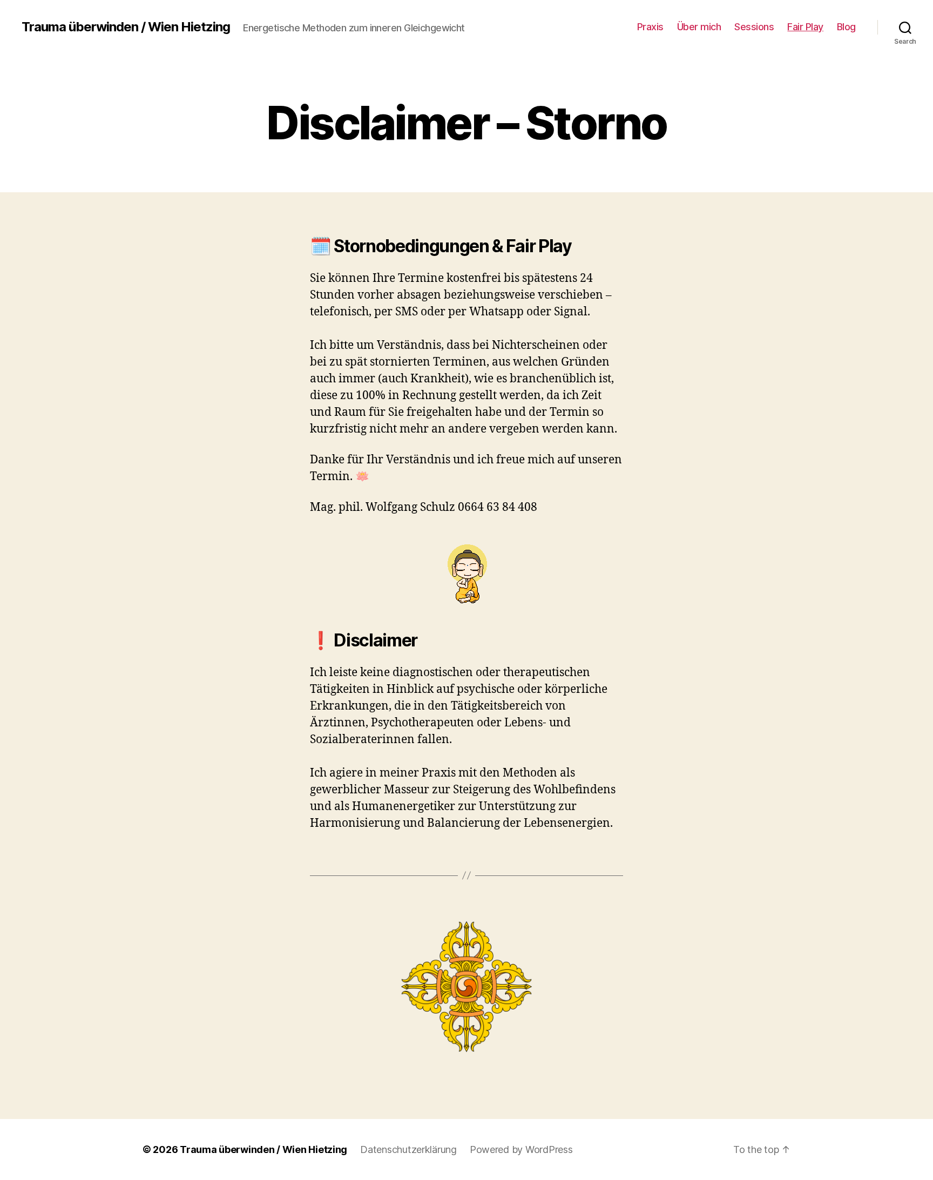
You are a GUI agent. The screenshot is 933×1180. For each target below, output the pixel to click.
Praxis (650, 26)
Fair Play (805, 26)
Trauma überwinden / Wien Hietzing (126, 27)
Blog (846, 26)
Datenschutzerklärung (408, 1149)
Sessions (754, 26)
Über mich (699, 26)
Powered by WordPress (521, 1149)
